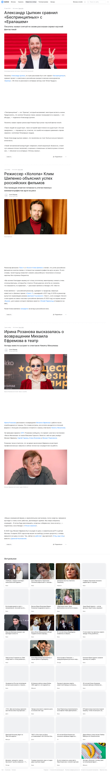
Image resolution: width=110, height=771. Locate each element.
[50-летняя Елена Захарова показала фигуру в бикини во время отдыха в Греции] (94, 678)
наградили (24, 309)
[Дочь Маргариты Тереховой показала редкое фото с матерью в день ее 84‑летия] (42, 575)
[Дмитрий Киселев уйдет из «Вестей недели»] (16, 729)
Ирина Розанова (10, 422)
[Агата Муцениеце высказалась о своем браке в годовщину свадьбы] (42, 652)
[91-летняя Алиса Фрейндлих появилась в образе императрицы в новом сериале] (68, 627)
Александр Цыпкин (18, 75)
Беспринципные (59, 75)
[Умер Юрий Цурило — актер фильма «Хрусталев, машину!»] (94, 601)
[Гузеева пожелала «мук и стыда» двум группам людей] (42, 755)
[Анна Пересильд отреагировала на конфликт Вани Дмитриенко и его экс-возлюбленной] (68, 703)
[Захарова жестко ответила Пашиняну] (68, 575)
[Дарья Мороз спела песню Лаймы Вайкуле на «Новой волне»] (94, 729)
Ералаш (8, 81)
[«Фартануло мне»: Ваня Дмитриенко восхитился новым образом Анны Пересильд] (68, 601)
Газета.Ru (20, 8)
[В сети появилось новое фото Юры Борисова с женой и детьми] (68, 755)
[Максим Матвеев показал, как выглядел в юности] (16, 627)
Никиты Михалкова (58, 428)
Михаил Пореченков (49, 438)
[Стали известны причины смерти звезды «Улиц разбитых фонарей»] (94, 627)
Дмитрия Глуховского (35, 296)
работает (38, 536)
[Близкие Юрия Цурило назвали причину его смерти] (94, 652)
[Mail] (2, 2)
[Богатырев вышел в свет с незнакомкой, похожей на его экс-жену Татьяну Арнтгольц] (16, 601)
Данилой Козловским (18, 538)
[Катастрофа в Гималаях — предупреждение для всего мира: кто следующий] (68, 652)
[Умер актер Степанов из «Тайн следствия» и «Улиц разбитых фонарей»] (16, 652)
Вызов (7, 301)
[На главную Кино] (6, 2)
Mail (3, 769)
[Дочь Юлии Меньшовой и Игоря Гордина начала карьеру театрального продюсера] (42, 627)
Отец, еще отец (58, 536)
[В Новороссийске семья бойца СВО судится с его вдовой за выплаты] (42, 678)
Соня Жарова (13, 194)
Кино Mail (20, 169)
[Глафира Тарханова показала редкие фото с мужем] (94, 575)
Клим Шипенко (37, 267)
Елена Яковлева (35, 438)
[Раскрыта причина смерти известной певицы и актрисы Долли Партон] (68, 678)
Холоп (29, 267)
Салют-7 (30, 293)
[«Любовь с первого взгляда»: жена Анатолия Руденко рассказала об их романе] (16, 575)
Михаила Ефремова (43, 422)
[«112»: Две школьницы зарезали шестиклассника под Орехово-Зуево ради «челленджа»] (16, 703)
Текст (21, 267)
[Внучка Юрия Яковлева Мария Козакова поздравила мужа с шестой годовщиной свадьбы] (42, 601)
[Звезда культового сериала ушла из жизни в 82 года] (42, 703)
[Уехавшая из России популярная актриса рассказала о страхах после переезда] (16, 678)
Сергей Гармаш (23, 438)
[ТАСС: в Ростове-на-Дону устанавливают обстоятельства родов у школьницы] (42, 729)
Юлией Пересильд (47, 301)
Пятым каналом (30, 526)
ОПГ (22, 433)
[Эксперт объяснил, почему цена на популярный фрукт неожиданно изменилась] (94, 755)
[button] (35, 51)
